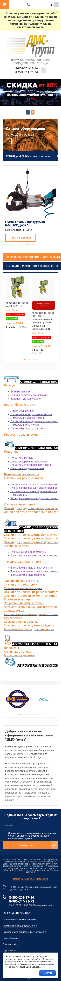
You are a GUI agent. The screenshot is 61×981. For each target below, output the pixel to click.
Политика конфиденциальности (30, 879)
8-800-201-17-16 (26, 68)
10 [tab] (37, 714)
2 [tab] (32, 112)
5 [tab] (32, 359)
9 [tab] (35, 714)
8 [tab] (33, 714)
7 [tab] (36, 359)
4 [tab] (33, 244)
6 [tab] (34, 359)
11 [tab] (39, 714)
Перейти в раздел (20, 237)
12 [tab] (41, 714)
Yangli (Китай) (12, 310)
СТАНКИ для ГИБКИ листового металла (28, 156)
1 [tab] (28, 112)
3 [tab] (31, 244)
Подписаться (27, 845)
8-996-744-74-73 (26, 71)
